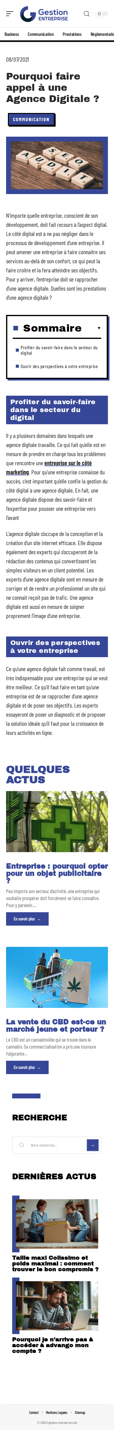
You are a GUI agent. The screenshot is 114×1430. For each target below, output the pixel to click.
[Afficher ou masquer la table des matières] (91, 328)
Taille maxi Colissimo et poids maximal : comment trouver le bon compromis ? (55, 1263)
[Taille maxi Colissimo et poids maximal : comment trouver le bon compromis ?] (57, 1224)
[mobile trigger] (11, 13)
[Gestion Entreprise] (43, 13)
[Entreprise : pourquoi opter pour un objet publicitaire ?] (57, 821)
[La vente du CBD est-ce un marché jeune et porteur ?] (57, 977)
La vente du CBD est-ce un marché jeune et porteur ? (56, 1025)
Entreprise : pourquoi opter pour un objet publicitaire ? (57, 873)
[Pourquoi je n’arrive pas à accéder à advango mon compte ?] (57, 1306)
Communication (31, 119)
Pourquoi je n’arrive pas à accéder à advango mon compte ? (52, 1345)
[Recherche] (86, 14)
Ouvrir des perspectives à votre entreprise (59, 366)
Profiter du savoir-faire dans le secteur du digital (59, 350)
